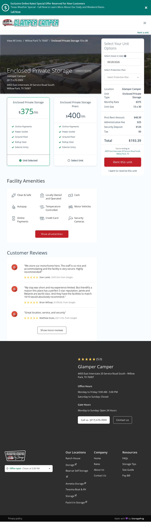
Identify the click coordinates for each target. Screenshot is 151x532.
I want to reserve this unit (123, 170)
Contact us (122, 420)
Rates (97, 464)
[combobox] (122, 77)
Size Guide (128, 469)
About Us (99, 469)
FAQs (125, 458)
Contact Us (100, 475)
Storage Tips (129, 464)
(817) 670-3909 (15, 80)
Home (97, 458)
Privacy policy (15, 518)
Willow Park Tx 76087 (36, 40)
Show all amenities (52, 234)
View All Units (14, 40)
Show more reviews (52, 330)
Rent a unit (143, 32)
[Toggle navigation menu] (146, 22)
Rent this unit (122, 162)
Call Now (15, 11)
